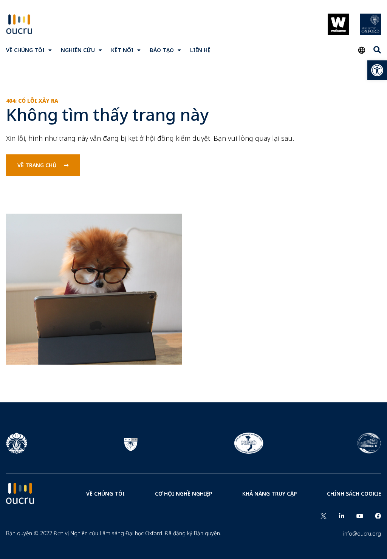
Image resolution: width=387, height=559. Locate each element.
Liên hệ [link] (200, 50)
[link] (377, 70)
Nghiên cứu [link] (78, 50)
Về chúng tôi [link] (105, 493)
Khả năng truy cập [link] (269, 493)
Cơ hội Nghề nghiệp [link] (183, 493)
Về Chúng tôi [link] (25, 50)
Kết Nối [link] (122, 50)
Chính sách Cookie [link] (354, 493)
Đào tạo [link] (162, 50)
